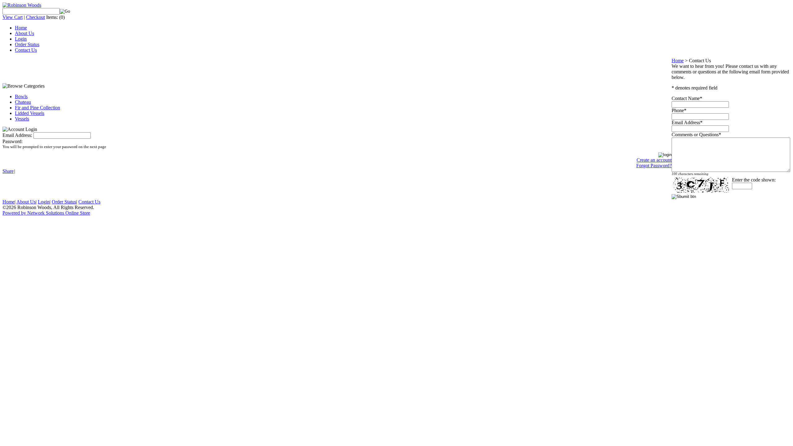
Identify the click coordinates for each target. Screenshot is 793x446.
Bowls (21, 96)
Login (21, 39)
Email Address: (17, 135)
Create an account (654, 160)
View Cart (12, 17)
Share (8, 171)
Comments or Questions (695, 134)
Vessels (22, 118)
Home (21, 27)
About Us (24, 33)
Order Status (27, 44)
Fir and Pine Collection (37, 107)
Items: (52, 17)
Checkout (35, 17)
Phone (678, 110)
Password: (12, 141)
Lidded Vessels (29, 113)
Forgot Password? (654, 165)
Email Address (686, 122)
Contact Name (686, 98)
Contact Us (26, 50)
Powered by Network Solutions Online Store (46, 213)
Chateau (23, 102)
